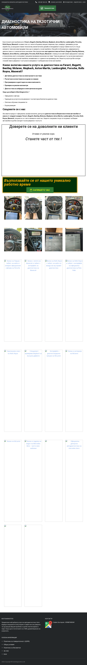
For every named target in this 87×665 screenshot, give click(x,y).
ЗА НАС (6, 651)
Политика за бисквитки (12, 648)
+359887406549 (69, 622)
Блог (5, 654)
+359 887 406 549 (42, 2)
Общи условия (9, 644)
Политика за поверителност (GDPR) (16, 641)
